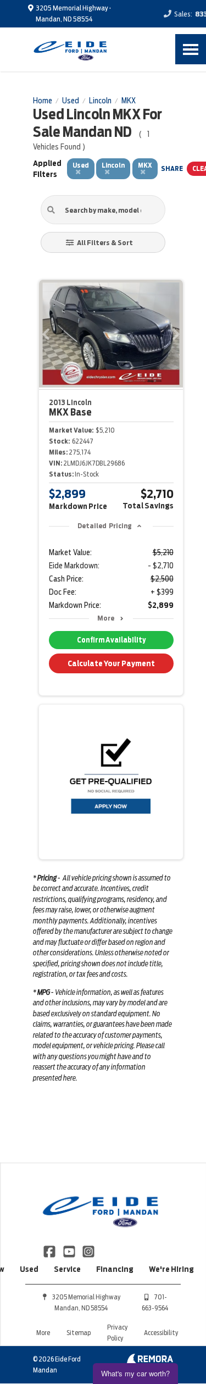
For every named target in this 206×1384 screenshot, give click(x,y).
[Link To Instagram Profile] (88, 1250)
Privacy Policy (117, 1332)
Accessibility (161, 1332)
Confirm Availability (111, 640)
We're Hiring (171, 1269)
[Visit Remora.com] (149, 1361)
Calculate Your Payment (111, 663)
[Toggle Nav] (190, 49)
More (105, 618)
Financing (114, 1269)
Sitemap (78, 1332)
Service (67, 1269)
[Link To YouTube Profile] (69, 1250)
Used (29, 1269)
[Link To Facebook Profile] (50, 1250)
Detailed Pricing (104, 526)
